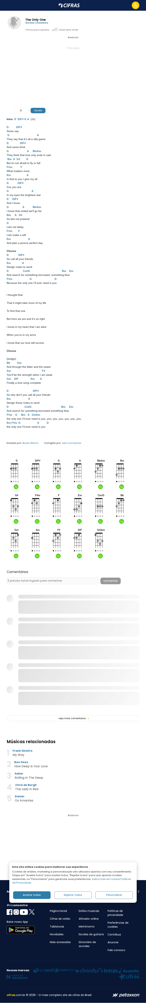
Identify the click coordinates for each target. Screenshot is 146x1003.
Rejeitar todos (73, 895)
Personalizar (114, 895)
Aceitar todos (32, 895)
